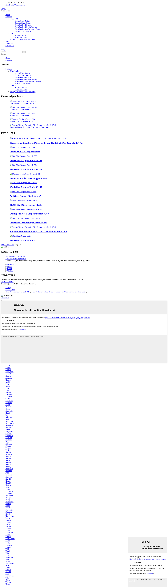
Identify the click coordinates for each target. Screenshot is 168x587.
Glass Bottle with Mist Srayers (26, 27)
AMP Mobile (10, 290)
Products (8, 17)
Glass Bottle (81, 292)
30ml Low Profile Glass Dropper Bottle (28, 178)
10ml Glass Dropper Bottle (22, 240)
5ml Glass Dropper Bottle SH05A (25, 196)
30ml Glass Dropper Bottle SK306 (26, 160)
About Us (9, 44)
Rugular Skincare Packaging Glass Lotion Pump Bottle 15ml (38, 231)
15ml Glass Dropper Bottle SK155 (22, 115)
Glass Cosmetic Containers (53, 292)
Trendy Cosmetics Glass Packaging (23, 39)
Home (7, 15)
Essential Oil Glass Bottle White (21, 121)
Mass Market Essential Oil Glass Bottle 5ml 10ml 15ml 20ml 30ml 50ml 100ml (46, 143)
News (7, 41)
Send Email (5, 298)
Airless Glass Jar (21, 35)
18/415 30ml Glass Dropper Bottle (26, 205)
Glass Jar (8, 292)
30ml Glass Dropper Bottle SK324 (22, 109)
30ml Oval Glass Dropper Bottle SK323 (28, 222)
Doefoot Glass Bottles (23, 23)
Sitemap (8, 288)
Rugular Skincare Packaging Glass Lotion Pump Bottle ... (31, 127)
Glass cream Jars (21, 37)
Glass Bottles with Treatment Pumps (28, 29)
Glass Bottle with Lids (23, 25)
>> (13, 245)
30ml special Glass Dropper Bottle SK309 (29, 214)
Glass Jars (13, 33)
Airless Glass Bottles (22, 21)
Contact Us (9, 46)
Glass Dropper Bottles (23, 31)
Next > (9, 245)
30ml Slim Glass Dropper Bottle (25, 151)
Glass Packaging (37, 292)
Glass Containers (70, 292)
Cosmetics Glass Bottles (21, 292)
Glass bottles (14, 19)
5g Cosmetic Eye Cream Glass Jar (22, 103)
